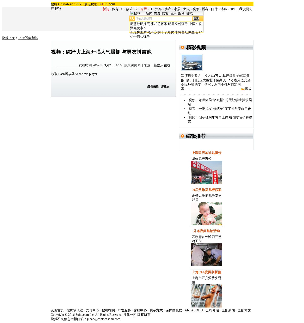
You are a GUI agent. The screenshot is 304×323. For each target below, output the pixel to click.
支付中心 (92, 310)
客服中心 (140, 310)
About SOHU (194, 310)
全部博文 (244, 310)
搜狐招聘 (108, 310)
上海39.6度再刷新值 (206, 272)
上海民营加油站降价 (206, 152)
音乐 (173, 13)
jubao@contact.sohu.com (103, 319)
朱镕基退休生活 (186, 32)
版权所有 (144, 314)
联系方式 (156, 310)
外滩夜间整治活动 (206, 231)
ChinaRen (65, 4)
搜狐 (54, 4)
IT (151, 9)
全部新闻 (228, 310)
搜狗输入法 (75, 310)
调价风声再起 (202, 158)
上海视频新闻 (28, 38)
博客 (223, 9)
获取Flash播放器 (63, 74)
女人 (186, 9)
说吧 (189, 13)
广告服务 (124, 310)
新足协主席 (138, 32)
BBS (233, 9)
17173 (78, 4)
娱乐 (129, 9)
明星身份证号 (178, 24)
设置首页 (57, 310)
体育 (115, 9)
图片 (181, 13)
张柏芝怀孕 (159, 24)
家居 (177, 9)
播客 (205, 9)
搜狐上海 (8, 38)
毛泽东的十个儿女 (160, 32)
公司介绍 (212, 310)
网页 (157, 13)
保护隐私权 (173, 310)
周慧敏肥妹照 (140, 24)
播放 (248, 89)
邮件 (214, 9)
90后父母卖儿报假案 (206, 189)
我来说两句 (132, 65)
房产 (168, 9)
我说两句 (246, 9)
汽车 (158, 9)
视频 (196, 9)
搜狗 (58, 8)
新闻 (149, 13)
